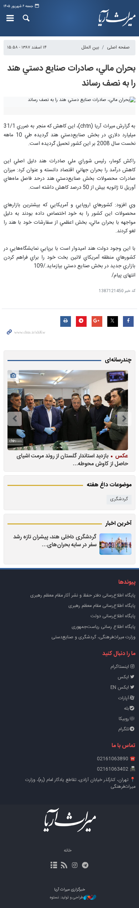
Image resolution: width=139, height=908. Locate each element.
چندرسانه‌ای (118, 360)
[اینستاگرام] (74, 866)
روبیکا (124, 719)
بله (126, 708)
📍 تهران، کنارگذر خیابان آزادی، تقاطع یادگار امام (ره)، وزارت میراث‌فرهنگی (80, 783)
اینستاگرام (119, 667)
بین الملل (90, 47)
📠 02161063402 (116, 769)
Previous (124, 419)
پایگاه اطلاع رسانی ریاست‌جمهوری (103, 627)
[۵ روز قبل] (115, 544)
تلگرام (123, 729)
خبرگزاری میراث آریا (115, 18)
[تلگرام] (85, 866)
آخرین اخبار (118, 523)
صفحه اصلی (118, 47)
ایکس (123, 677)
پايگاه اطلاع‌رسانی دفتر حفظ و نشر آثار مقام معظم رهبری (82, 595)
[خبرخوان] (64, 866)
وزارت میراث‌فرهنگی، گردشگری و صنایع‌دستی (93, 637)
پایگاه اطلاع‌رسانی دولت (113, 616)
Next (14, 419)
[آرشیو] (54, 866)
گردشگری (119, 499)
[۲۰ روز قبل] (67, 410)
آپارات (123, 698)
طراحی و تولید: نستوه (66, 898)
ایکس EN (119, 687)
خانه (68, 850)
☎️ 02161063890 (116, 759)
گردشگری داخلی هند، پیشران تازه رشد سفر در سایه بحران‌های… (55, 541)
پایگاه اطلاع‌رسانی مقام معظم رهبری (101, 606)
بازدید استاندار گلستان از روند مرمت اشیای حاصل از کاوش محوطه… (72, 460)
